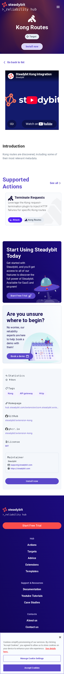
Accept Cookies (32, 668)
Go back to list (15, 62)
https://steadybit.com (20, 468)
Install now (32, 46)
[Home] (22, 7)
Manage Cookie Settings (32, 658)
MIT (7, 446)
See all (54, 183)
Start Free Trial (19, 295)
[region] (32, 653)
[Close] (60, 637)
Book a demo (18, 356)
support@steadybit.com (21, 465)
